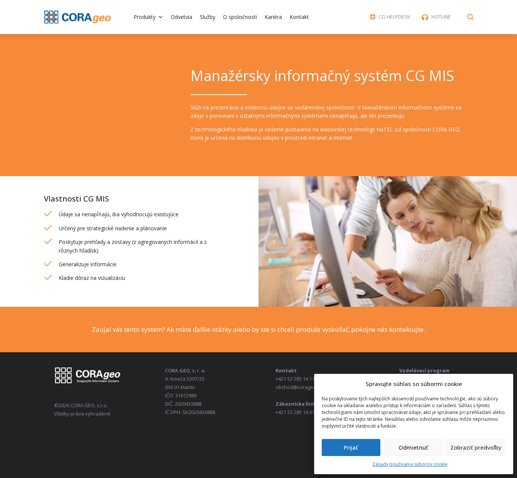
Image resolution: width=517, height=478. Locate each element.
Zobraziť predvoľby (475, 447)
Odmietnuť (413, 447)
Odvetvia (181, 16)
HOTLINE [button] (441, 16)
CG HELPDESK (394, 16)
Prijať (351, 447)
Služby (207, 16)
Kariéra (273, 16)
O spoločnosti (240, 16)
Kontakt (299, 16)
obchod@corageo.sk (299, 387)
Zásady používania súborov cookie (410, 464)
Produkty (145, 16)
